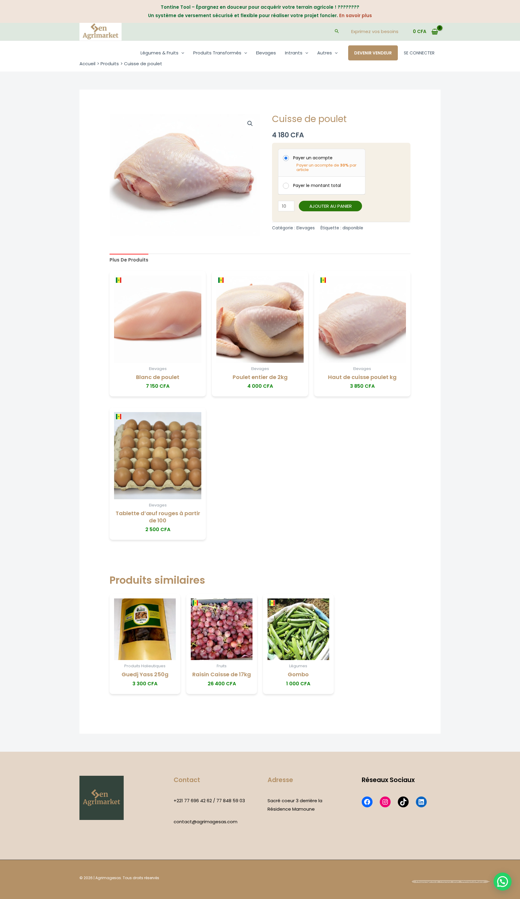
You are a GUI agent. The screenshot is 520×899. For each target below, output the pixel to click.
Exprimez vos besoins (374, 31)
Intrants (293, 53)
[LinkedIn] (421, 802)
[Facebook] (367, 802)
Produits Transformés (217, 53)
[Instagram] (385, 802)
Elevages (266, 53)
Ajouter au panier (330, 206)
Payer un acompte (313, 158)
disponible (352, 228)
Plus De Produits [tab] (129, 260)
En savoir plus (355, 15)
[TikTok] (403, 802)
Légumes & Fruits (159, 53)
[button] (337, 31)
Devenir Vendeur (373, 53)
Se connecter (419, 53)
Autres (324, 53)
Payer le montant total (317, 185)
